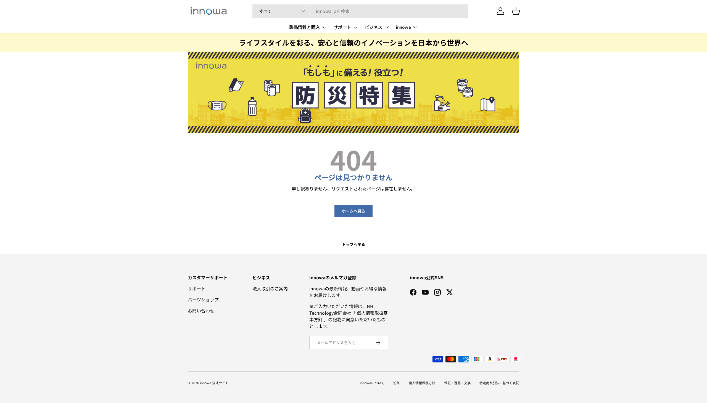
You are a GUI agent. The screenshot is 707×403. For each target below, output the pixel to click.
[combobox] (360, 11)
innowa (403, 27)
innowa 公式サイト (214, 382)
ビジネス (373, 27)
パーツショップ (203, 299)
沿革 (396, 382)
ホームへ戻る (353, 211)
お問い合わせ (201, 310)
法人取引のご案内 (270, 288)
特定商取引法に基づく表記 (499, 382)
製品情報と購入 (304, 27)
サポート (342, 27)
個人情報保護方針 (422, 382)
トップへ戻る (353, 244)
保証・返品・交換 (457, 382)
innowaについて (372, 382)
